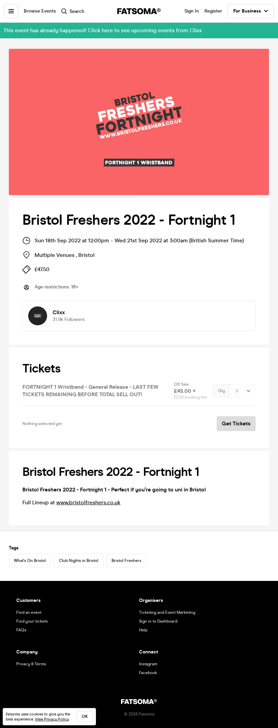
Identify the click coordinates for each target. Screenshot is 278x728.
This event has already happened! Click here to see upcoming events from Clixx (102, 30)
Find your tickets (32, 621)
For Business (247, 11)
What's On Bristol (30, 560)
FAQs (21, 630)
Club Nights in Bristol (78, 560)
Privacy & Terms (31, 664)
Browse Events (40, 11)
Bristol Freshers (126, 560)
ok (85, 716)
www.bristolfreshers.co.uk (88, 502)
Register (213, 11)
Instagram (148, 664)
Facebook (148, 672)
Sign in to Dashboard (158, 621)
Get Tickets (236, 423)
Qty (221, 390)
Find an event (28, 612)
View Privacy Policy (52, 719)
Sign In (191, 11)
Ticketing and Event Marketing (167, 612)
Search (77, 11)
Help (143, 630)
